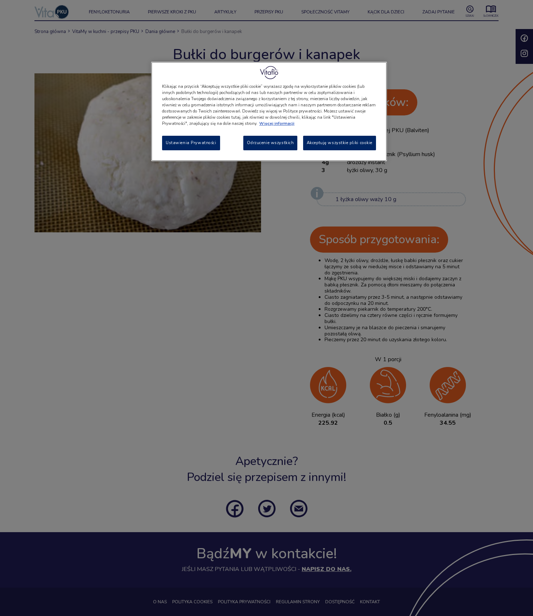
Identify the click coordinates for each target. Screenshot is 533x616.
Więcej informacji (276, 123)
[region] (269, 111)
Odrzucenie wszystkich (270, 143)
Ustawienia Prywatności (191, 143)
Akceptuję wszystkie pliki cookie (339, 143)
